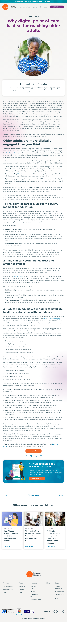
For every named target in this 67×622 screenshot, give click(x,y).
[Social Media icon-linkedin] (53, 611)
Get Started (36, 478)
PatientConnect (8, 586)
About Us (22, 586)
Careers (21, 589)
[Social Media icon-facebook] (57, 611)
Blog (40, 7)
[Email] (41, 456)
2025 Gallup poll (18, 276)
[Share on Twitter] (31, 456)
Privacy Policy (59, 591)
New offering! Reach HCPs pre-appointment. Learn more (32, 1)
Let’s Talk (56, 7)
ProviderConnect (8, 589)
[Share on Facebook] (26, 456)
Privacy (46, 7)
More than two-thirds (24, 174)
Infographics (34, 594)
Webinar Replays (35, 599)
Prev (6, 495)
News (20, 592)
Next (61, 495)
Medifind (5, 592)
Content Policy (59, 594)
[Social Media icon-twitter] (62, 611)
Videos (32, 597)
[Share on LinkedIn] (36, 456)
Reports (32, 591)
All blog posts (33, 495)
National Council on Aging (51, 318)
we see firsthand (16, 161)
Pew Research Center (13, 153)
